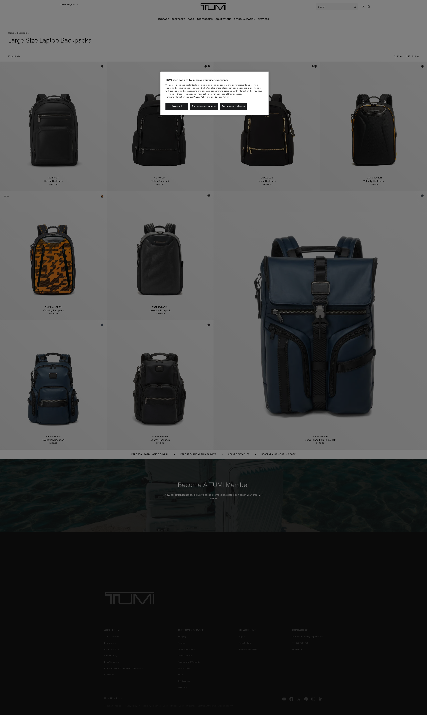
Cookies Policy (222, 97)
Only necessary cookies (204, 106)
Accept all (177, 106)
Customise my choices (233, 106)
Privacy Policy (199, 97)
